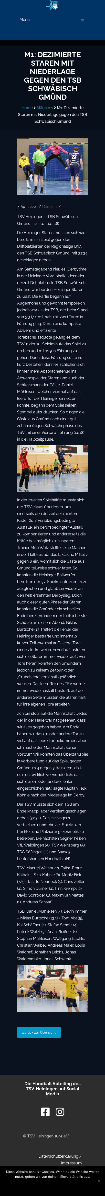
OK (19, 1186)
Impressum (71, 1163)
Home (27, 107)
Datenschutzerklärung (58, 1156)
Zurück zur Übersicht (39, 1032)
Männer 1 (45, 107)
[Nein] (98, 1181)
